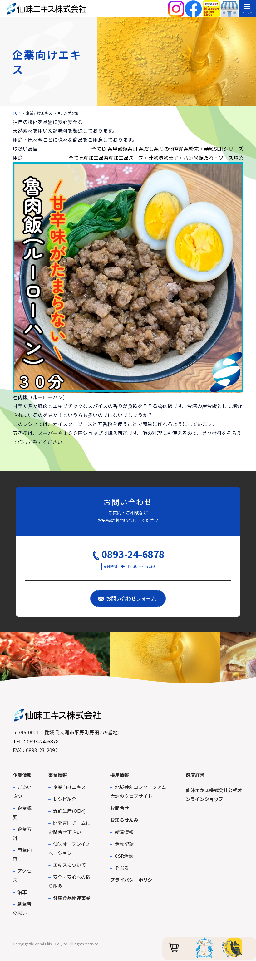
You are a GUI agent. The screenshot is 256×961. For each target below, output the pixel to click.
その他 (166, 148)
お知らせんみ (124, 819)
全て (96, 148)
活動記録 (124, 844)
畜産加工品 (116, 157)
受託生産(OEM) (69, 810)
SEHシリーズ (228, 148)
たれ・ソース (218, 157)
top (16, 112)
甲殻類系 (123, 148)
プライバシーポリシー (133, 879)
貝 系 (138, 148)
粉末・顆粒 (201, 148)
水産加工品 (91, 157)
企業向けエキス (69, 787)
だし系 (151, 148)
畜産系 (181, 148)
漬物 (163, 157)
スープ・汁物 (143, 157)
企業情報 (22, 775)
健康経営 (195, 775)
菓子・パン (181, 157)
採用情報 (119, 775)
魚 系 (107, 148)
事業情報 (57, 775)
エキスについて (69, 864)
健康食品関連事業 (72, 898)
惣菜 (238, 157)
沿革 (22, 892)
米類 (199, 157)
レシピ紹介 (64, 799)
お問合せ (119, 808)
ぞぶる (122, 868)
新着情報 (124, 832)
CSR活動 (124, 855)
